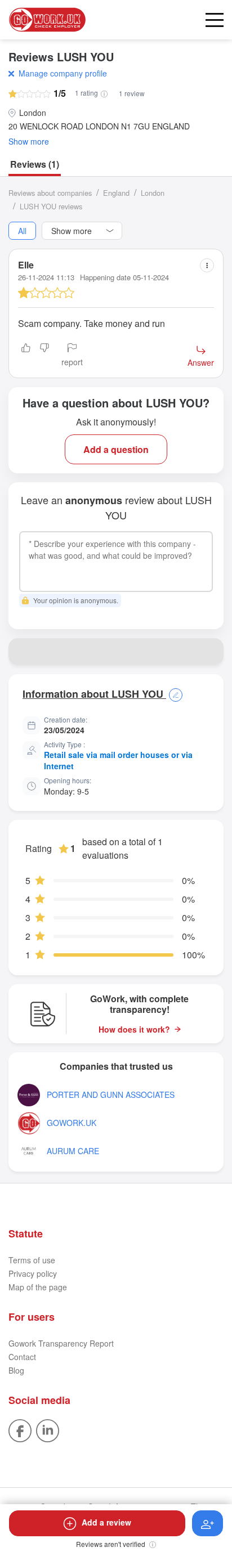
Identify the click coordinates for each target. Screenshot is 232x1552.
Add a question (116, 449)
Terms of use (31, 1260)
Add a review (106, 1522)
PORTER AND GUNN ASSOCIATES (111, 1094)
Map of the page (37, 1287)
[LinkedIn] (47, 1430)
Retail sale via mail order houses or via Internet (118, 760)
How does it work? (134, 1029)
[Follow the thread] (207, 1523)
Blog (16, 1370)
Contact (22, 1356)
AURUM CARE (73, 1151)
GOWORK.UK (71, 1123)
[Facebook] (20, 1430)
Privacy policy (32, 1273)
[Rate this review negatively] (44, 356)
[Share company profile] (210, 651)
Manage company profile (63, 73)
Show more (28, 141)
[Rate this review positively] (26, 356)
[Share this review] (207, 265)
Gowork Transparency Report (61, 1343)
